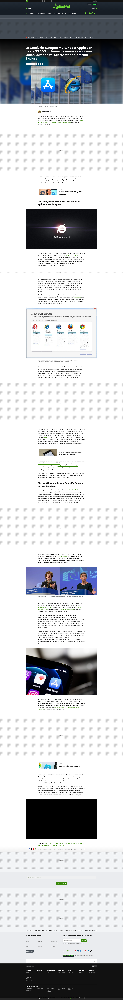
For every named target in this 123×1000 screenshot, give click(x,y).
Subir (93, 966)
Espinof (48, 974)
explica (46, 437)
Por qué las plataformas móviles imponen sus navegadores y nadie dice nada (70, 453)
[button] (46, 111)
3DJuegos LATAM (40, 988)
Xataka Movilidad (54, 941)
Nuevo (93, 8)
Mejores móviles (79, 37)
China (41, 37)
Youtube (94, 13)
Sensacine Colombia (49, 991)
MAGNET (64, 13)
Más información (71, 998)
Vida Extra (39, 974)
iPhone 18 (55, 37)
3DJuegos (38, 972)
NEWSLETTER (72, 13)
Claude (61, 930)
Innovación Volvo (64, 16)
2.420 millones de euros (45, 607)
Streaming (28, 939)
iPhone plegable (49, 930)
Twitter (96, 13)
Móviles (27, 941)
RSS (83, 951)
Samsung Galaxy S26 (63, 37)
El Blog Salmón (92, 972)
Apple (55, 849)
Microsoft (61, 849)
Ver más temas (29, 951)
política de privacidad (80, 943)
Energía (40, 941)
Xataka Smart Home (28, 978)
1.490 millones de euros (66, 609)
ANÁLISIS (31, 13)
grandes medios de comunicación (67, 466)
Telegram (90, 13)
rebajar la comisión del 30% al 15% (49, 464)
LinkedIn (88, 951)
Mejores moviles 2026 (39, 930)
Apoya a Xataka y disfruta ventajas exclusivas (84, 955)
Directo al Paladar (61, 972)
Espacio (52, 939)
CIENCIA (50, 13)
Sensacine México (50, 988)
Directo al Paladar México (61, 989)
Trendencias (81, 972)
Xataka (61, 6)
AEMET (37, 37)
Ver (62, 883)
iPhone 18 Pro (80, 930)
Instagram (92, 13)
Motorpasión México (70, 989)
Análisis (40, 939)
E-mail (42, 64)
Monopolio (74, 849)
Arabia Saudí (71, 37)
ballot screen (77, 297)
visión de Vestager (62, 556)
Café (86, 37)
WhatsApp (85, 13)
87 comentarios (31, 64)
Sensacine (49, 972)
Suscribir (84, 940)
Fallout (50, 37)
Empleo (40, 946)
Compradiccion (82, 975)
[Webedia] (30, 966)
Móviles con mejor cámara (70, 930)
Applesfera (28, 975)
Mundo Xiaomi (29, 980)
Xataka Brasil (28, 990)
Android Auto (91, 37)
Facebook (36, 64)
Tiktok (87, 13)
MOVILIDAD (57, 13)
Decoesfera (81, 974)
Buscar (95, 961)
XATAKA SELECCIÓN (40, 13)
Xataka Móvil (28, 974)
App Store (67, 849)
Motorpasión (70, 972)
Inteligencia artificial (55, 944)
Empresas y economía (47, 849)
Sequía (46, 37)
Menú (29, 8)
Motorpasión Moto (71, 974)
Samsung (40, 944)
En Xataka (60, 189)
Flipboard (40, 64)
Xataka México (29, 988)
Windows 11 (53, 946)
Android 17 (56, 930)
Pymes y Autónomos (91, 974)
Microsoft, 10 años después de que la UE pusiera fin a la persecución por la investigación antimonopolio (71, 192)
